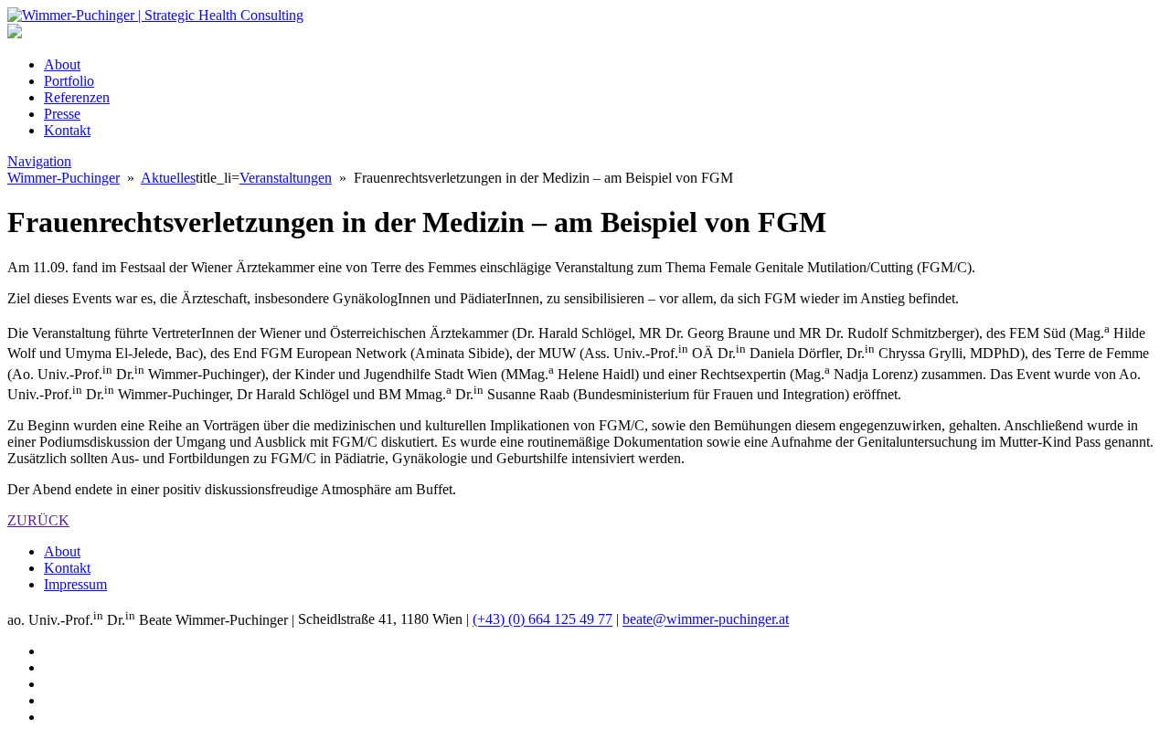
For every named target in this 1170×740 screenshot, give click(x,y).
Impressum (75, 584)
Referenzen (77, 97)
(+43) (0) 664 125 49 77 (542, 620)
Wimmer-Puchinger (63, 177)
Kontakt (67, 130)
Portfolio (69, 81)
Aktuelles (168, 177)
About (62, 64)
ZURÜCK (38, 520)
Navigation (39, 161)
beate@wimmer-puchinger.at (705, 620)
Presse (62, 114)
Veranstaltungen (285, 177)
